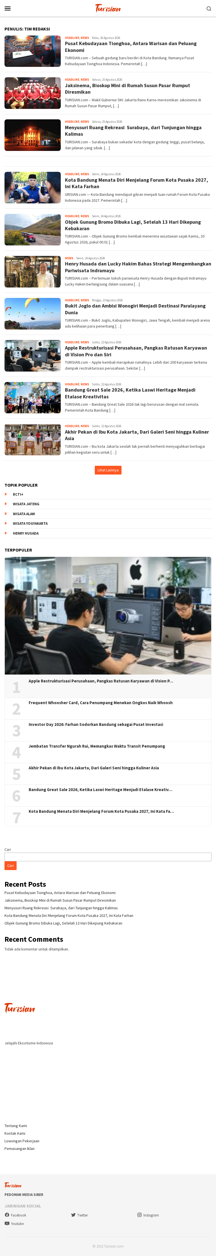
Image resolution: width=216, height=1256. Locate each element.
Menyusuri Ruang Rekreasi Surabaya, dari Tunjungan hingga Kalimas (61, 907)
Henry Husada (26, 533)
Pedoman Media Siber (23, 1194)
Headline (72, 38)
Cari (7, 849)
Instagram (151, 1215)
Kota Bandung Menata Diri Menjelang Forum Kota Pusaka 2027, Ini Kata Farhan (68, 915)
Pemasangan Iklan (19, 1148)
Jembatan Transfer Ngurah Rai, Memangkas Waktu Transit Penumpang (97, 746)
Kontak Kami (14, 1133)
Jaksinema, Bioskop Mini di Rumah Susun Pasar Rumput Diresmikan (60, 900)
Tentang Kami (15, 1125)
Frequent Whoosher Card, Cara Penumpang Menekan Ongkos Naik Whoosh (101, 702)
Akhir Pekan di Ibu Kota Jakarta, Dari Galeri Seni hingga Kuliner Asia (94, 767)
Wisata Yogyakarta (30, 523)
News (85, 38)
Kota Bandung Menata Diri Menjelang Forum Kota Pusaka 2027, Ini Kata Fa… (101, 811)
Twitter (82, 1215)
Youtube (17, 1223)
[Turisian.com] (108, 7)
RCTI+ (18, 494)
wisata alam (24, 513)
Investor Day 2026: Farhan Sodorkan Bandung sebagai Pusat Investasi (96, 724)
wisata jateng (26, 504)
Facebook (18, 1215)
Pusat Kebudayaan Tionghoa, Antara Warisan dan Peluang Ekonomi (60, 892)
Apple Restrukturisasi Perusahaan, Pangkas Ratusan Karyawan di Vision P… (101, 681)
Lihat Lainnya (108, 470)
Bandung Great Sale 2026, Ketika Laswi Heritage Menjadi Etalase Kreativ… (100, 789)
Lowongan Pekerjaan (21, 1140)
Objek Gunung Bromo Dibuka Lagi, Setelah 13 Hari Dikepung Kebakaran (63, 923)
